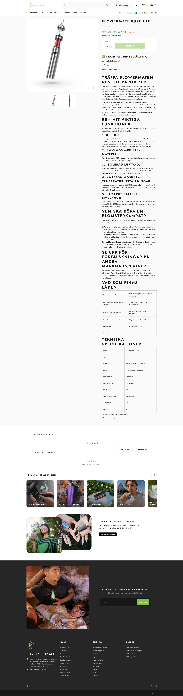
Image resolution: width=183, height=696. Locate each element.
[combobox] (86, 5)
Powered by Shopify (152, 693)
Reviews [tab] (37, 452)
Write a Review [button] (142, 449)
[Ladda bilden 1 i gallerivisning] (55, 100)
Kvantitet (107, 41)
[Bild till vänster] (150, 475)
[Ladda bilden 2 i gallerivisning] (69, 100)
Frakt (109, 35)
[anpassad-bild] (30, 649)
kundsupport (103, 528)
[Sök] (107, 5)
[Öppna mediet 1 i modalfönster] (62, 55)
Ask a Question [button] (125, 449)
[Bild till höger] (155, 475)
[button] (149, 5)
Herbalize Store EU (142, 693)
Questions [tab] (50, 452)
